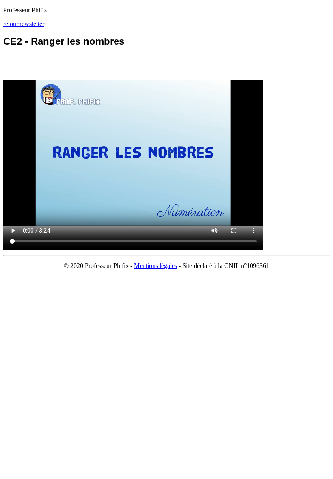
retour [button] (10, 23)
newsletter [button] (31, 23)
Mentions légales (155, 265)
